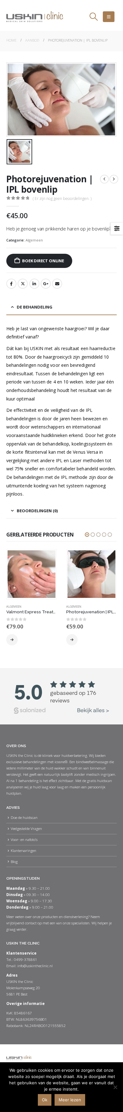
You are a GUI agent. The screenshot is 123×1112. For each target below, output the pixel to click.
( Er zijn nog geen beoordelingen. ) (62, 198)
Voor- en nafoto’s (24, 839)
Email (57, 284)
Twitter (23, 284)
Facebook (11, 284)
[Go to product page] (31, 574)
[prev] (104, 179)
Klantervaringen (23, 850)
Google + (46, 284)
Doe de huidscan (24, 817)
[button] (93, 17)
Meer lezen (70, 1099)
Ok (44, 1099)
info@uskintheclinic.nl (35, 965)
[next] (113, 179)
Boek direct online (43, 261)
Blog (14, 861)
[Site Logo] (34, 16)
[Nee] (115, 1087)
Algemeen (34, 240)
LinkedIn (34, 284)
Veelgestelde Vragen (26, 828)
